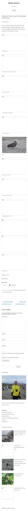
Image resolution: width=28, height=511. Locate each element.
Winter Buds (5, 421)
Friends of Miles (5, 416)
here (8, 405)
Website (4, 345)
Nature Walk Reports (7, 412)
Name (4, 333)
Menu (14, 10)
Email (4, 339)
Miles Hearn (14, 3)
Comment (5, 316)
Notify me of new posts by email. (10, 357)
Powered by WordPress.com (8, 508)
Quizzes (4, 419)
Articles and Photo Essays (20, 290)
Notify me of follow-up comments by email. (13, 353)
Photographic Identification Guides (10, 418)
